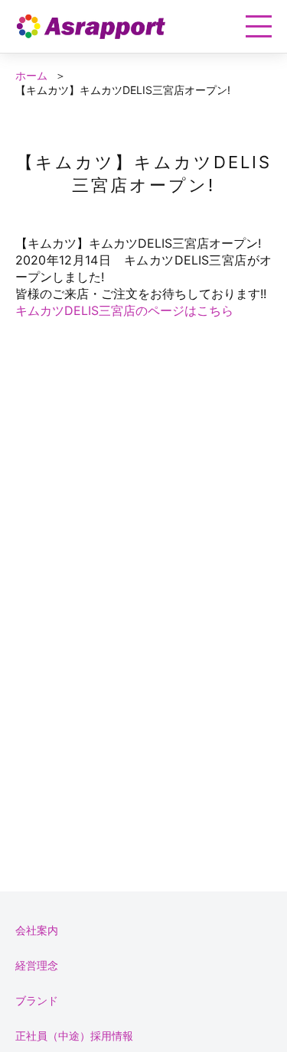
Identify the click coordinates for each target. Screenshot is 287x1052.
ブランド (36, 1000)
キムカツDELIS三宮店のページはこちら (124, 310)
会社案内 (36, 930)
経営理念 (36, 965)
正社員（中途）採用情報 (74, 1035)
